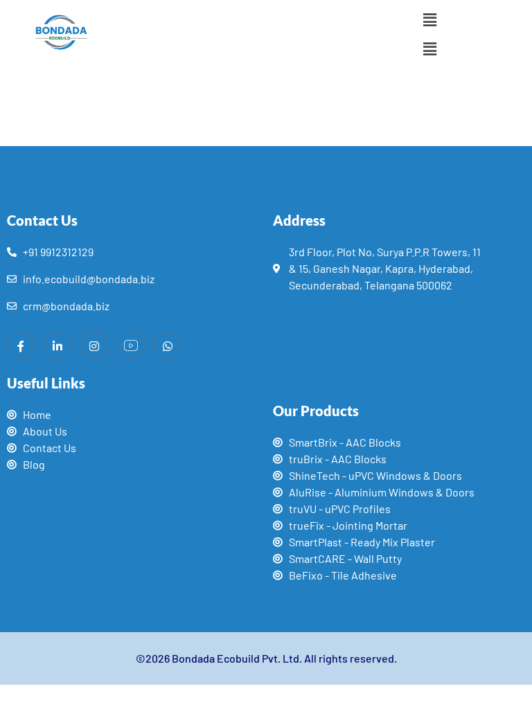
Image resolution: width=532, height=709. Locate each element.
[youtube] (131, 345)
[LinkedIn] (57, 345)
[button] (429, 19)
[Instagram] (94, 345)
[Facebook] (21, 345)
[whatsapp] (167, 345)
